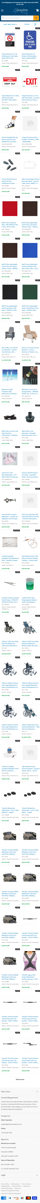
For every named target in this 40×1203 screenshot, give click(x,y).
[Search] (36, 18)
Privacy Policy (5, 1184)
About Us (17, 1188)
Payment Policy (16, 1186)
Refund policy (15, 1184)
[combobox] (17, 18)
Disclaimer (26, 1186)
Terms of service (26, 1184)
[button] (35, 24)
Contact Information (7, 1188)
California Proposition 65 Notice (10, 1191)
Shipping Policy (5, 1186)
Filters (26, 24)
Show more (20, 1079)
